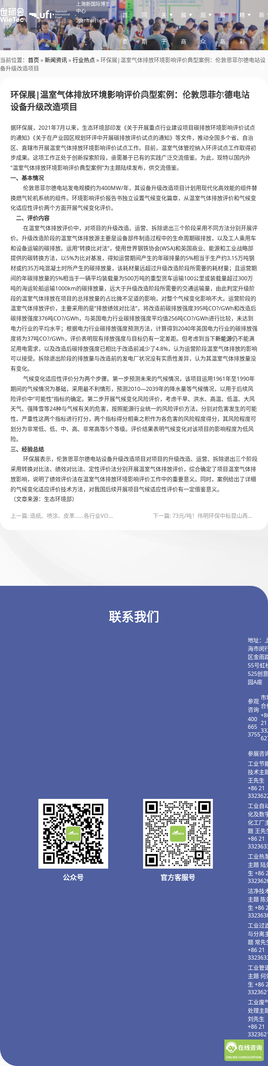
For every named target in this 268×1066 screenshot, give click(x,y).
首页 (125, 28)
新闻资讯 (56, 60)
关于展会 (164, 54)
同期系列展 (144, 68)
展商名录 (222, 54)
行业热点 (84, 60)
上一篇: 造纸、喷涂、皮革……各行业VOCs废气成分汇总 (62, 516)
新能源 (223, 338)
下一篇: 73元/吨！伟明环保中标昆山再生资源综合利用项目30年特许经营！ (205, 516)
